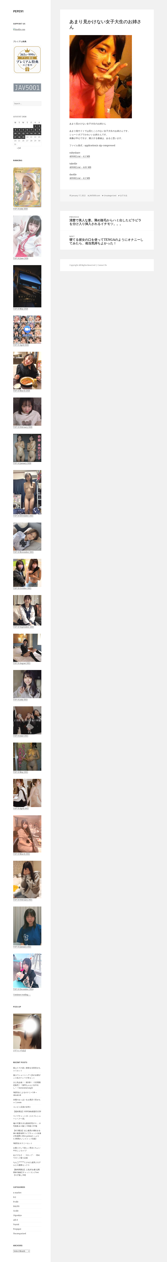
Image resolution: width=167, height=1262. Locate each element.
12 (23, 133)
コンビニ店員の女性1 (22, 1107)
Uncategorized (19, 1233)
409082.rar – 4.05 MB (80, 167)
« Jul (19, 148)
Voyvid (16, 1224)
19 (23, 137)
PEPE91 (18, 11)
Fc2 (14, 1197)
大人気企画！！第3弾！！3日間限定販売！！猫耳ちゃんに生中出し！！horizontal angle (27, 1085)
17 (15, 137)
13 (27, 133)
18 (19, 137)
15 (35, 133)
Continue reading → (22, 994)
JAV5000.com (94, 195)
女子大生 (123, 195)
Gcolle (16, 1211)
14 (31, 133)
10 (15, 133)
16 (39, 133)
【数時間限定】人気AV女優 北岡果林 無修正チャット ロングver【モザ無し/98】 (26, 1172)
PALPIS (16, 1206)
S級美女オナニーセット (22, 1143)
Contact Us (102, 265)
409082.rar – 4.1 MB (79, 156)
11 (19, 133)
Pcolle (15, 1201)
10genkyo (17, 1215)
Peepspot (17, 1229)
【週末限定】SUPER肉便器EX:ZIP (27, 1111)
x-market (17, 1192)
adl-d (15, 1220)
